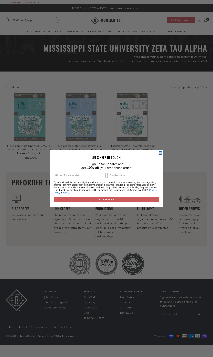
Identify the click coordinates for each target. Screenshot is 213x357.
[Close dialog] (160, 153)
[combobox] (58, 175)
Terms (66, 192)
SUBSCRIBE (106, 199)
